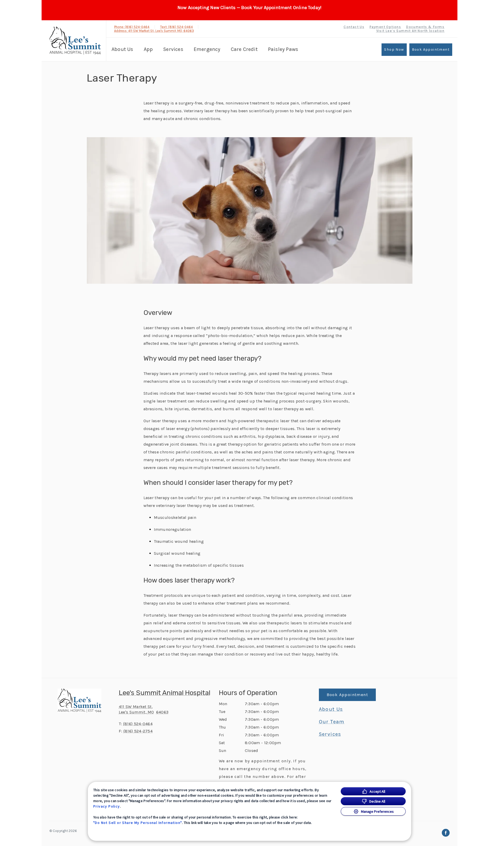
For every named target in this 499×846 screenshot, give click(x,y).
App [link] (148, 49)
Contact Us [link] (354, 27)
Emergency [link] (207, 49)
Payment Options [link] (385, 27)
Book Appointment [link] (431, 49)
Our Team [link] (332, 721)
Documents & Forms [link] (425, 27)
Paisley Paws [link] (283, 49)
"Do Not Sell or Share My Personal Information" (137, 822)
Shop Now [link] (394, 49)
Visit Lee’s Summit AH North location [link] (410, 31)
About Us (122, 49)
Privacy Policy (106, 806)
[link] (75, 40)
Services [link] (173, 49)
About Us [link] (331, 709)
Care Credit (244, 49)
